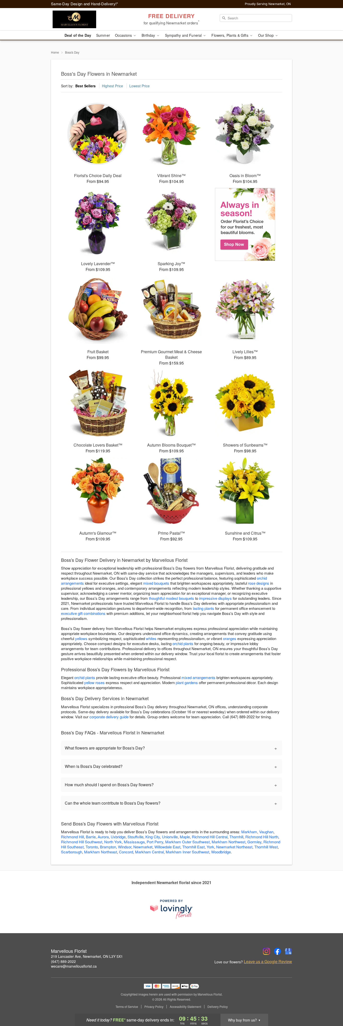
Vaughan (266, 831)
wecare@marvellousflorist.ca (74, 966)
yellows (81, 638)
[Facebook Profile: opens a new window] (277, 951)
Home (55, 52)
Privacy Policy (153, 1006)
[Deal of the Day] (245, 224)
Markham (249, 831)
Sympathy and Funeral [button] (184, 35)
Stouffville (135, 836)
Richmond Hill (72, 836)
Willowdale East (167, 846)
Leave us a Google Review (268, 961)
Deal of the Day (78, 35)
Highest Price (112, 85)
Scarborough (71, 851)
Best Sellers (85, 85)
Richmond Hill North (261, 836)
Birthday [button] (149, 35)
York (210, 846)
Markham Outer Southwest (187, 841)
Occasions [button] (124, 35)
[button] (329, 1004)
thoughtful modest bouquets (171, 598)
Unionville (170, 836)
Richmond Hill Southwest (81, 841)
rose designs (258, 583)
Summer (103, 35)
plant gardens (187, 682)
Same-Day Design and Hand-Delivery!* (84, 3)
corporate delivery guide (109, 716)
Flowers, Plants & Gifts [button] (230, 35)
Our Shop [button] (266, 35)
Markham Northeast (100, 851)
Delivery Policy (217, 1006)
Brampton (108, 846)
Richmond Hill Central (209, 836)
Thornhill (236, 836)
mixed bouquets (156, 583)
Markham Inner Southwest (187, 851)
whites (151, 638)
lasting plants (203, 608)
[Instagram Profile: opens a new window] (266, 951)
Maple (185, 836)
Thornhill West (266, 846)
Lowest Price (139, 85)
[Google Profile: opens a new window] (288, 951)
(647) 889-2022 (63, 961)
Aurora (103, 836)
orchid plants (183, 643)
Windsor (124, 846)
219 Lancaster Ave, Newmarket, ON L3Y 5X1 (87, 956)
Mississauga (134, 841)
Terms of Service (127, 1006)
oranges (229, 638)
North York (113, 841)
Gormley (254, 841)
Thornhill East (193, 846)
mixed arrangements (198, 677)
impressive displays (215, 598)
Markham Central (149, 851)
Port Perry (155, 841)
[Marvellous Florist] (87, 19)
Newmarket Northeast (234, 846)
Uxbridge (118, 836)
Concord (126, 851)
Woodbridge (221, 851)
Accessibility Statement (185, 1006)
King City (152, 836)
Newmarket (142, 846)
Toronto (92, 846)
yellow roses (94, 682)
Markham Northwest (228, 841)
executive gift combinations (83, 613)
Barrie (91, 836)
